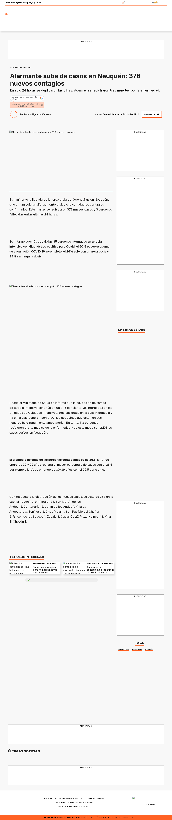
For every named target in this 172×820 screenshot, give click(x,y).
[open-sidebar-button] (6, 14)
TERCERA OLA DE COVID (20, 68)
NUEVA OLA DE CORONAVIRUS (100, 563)
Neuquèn (149, 649)
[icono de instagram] (159, 14)
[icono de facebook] (147, 14)
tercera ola (137, 649)
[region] (86, 50)
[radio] (115, 2)
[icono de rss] (165, 14)
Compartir (149, 114)
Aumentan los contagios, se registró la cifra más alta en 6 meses (100, 571)
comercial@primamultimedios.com (63, 799)
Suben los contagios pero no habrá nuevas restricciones (45, 570)
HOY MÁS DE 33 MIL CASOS (45, 563)
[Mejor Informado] (86, 14)
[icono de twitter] (153, 14)
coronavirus (123, 649)
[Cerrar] (42, 105)
